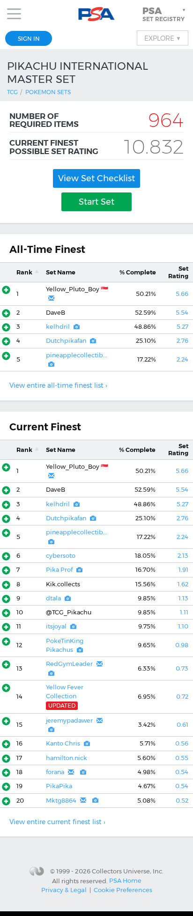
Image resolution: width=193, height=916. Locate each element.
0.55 (181, 757)
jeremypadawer (69, 720)
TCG (12, 92)
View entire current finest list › (57, 822)
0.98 (181, 645)
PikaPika (59, 786)
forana (55, 772)
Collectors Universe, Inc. (127, 871)
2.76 (182, 340)
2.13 (183, 555)
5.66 (182, 293)
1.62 (183, 584)
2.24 (182, 359)
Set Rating (178, 272)
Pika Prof (59, 569)
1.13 (183, 598)
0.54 (181, 772)
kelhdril (58, 326)
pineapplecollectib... (76, 355)
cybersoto (60, 555)
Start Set (96, 202)
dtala (53, 598)
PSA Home (125, 880)
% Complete (137, 272)
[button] (165, 14)
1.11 (184, 612)
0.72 (182, 696)
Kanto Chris (63, 743)
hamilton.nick (66, 757)
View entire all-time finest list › (58, 385)
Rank (24, 272)
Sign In (29, 38)
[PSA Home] (97, 14)
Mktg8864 (61, 800)
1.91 (183, 569)
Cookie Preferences (123, 890)
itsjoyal (56, 626)
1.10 (183, 626)
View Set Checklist (96, 178)
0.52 (182, 800)
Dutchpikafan (66, 340)
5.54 (182, 312)
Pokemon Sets (48, 92)
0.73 (182, 668)
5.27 (182, 326)
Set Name (60, 272)
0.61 (182, 724)
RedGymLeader (69, 663)
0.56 (181, 743)
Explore (162, 38)
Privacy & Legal (64, 890)
